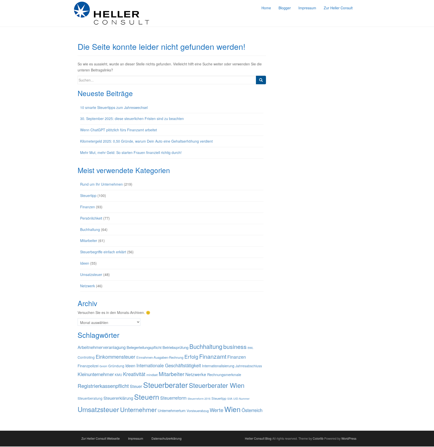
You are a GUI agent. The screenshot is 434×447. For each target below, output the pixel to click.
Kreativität (134, 374)
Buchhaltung (90, 229)
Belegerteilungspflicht (144, 347)
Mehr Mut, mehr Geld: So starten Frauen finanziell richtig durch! (131, 152)
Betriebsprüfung (175, 347)
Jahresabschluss (248, 365)
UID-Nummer (241, 398)
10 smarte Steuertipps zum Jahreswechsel (114, 107)
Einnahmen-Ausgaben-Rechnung (159, 357)
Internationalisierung (218, 365)
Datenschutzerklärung (166, 438)
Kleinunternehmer (96, 374)
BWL (250, 348)
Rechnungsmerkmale (224, 374)
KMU (118, 374)
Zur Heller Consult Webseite (100, 438)
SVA (229, 398)
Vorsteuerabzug (198, 410)
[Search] (261, 80)
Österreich (252, 410)
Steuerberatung (90, 398)
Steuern (146, 397)
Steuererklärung (118, 398)
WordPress (348, 438)
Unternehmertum (172, 410)
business (235, 346)
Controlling (86, 357)
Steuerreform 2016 (199, 398)
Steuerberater (165, 384)
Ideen (84, 263)
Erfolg (191, 356)
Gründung (116, 365)
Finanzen (87, 206)
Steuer (136, 386)
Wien (232, 409)
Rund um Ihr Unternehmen (101, 184)
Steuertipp (88, 195)
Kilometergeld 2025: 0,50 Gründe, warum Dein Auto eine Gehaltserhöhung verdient (146, 141)
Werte (216, 410)
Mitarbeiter (88, 240)
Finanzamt (212, 356)
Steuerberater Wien (216, 385)
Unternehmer (138, 409)
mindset (152, 374)
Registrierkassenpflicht (103, 385)
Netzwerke (195, 374)
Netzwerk (87, 285)
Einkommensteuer (115, 356)
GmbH (103, 366)
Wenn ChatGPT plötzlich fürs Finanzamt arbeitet (118, 129)
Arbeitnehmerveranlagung (102, 347)
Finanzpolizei (88, 365)
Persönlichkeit (91, 218)
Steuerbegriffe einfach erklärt (103, 251)
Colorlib (318, 438)
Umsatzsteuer (91, 274)
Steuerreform (173, 398)
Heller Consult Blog (258, 438)
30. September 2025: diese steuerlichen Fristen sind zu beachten (132, 118)
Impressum (135, 438)
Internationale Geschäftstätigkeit (168, 365)
